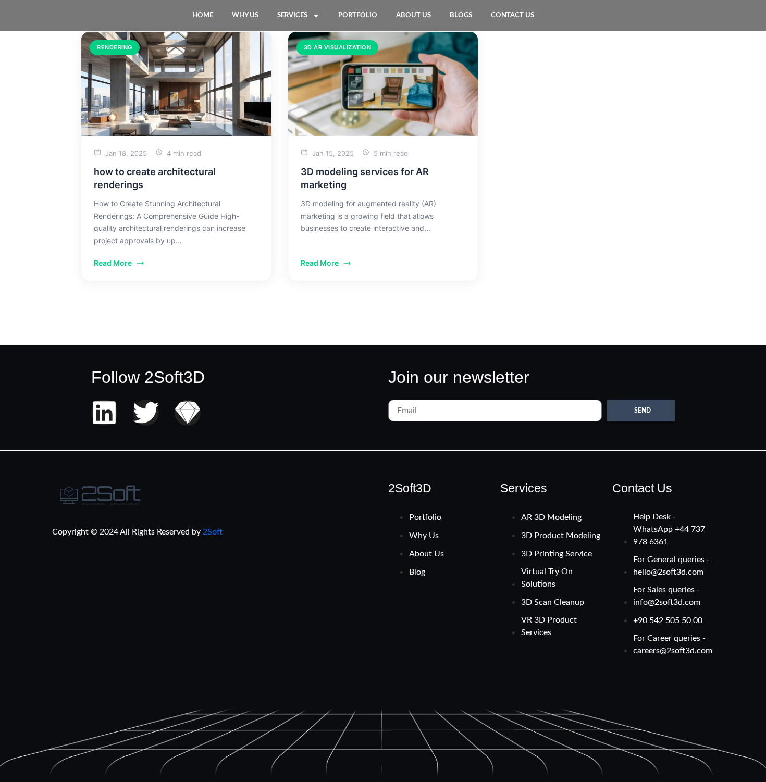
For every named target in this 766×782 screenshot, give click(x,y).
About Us (413, 15)
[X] (146, 413)
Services (292, 15)
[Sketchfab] (188, 413)
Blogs (461, 15)
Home (202, 15)
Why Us (245, 15)
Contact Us (512, 15)
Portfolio (357, 15)
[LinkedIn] (104, 413)
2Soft (213, 532)
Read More (113, 262)
